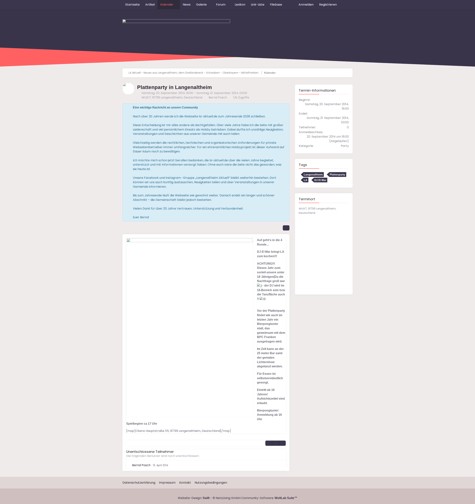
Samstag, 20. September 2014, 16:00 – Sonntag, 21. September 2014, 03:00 (194, 93)
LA (305, 180)
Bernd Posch (218, 97)
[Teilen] (286, 227)
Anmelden (306, 4)
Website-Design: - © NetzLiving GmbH (209, 498)
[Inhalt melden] (275, 443)
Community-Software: (269, 498)
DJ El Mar (320, 180)
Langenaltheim (313, 174)
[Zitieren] (268, 443)
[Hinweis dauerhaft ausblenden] (284, 107)
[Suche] (346, 4)
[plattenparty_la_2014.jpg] (189, 327)
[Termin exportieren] (282, 443)
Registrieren (328, 4)
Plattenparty (337, 174)
